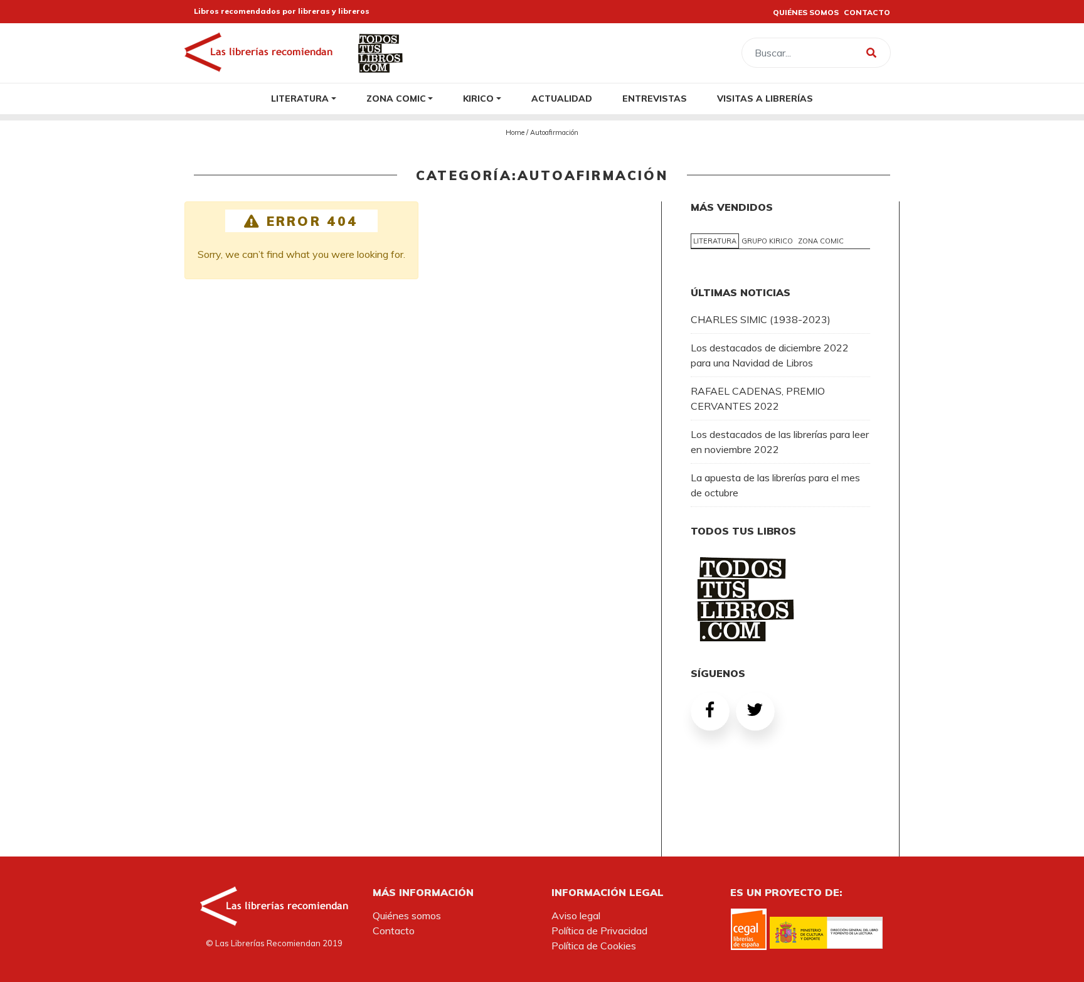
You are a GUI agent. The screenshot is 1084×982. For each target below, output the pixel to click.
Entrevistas (654, 98)
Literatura (300, 98)
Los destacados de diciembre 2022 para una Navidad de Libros (770, 355)
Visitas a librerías (765, 98)
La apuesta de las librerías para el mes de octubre (775, 485)
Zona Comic (396, 98)
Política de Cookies (593, 945)
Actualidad (561, 98)
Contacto (394, 930)
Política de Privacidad (599, 930)
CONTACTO (867, 12)
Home (515, 132)
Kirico (478, 98)
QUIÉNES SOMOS (806, 12)
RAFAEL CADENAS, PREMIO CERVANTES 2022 (758, 398)
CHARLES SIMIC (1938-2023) (761, 319)
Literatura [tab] (714, 241)
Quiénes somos (407, 915)
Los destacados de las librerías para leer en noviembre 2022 (780, 442)
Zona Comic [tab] (821, 241)
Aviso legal (575, 915)
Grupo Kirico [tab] (767, 241)
